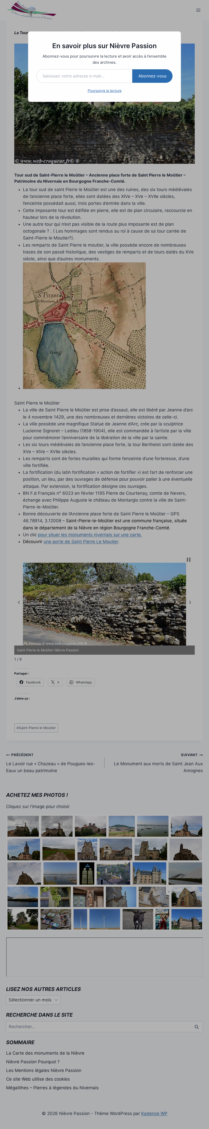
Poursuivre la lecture (105, 90)
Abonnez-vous (152, 75)
